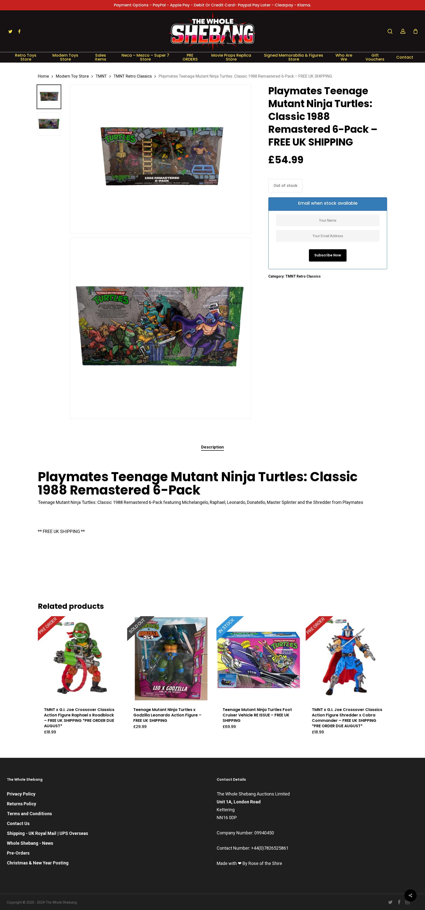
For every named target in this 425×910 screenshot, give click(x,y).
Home (43, 76)
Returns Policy (21, 803)
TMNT (101, 76)
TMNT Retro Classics (133, 76)
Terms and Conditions (29, 813)
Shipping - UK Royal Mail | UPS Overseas (47, 833)
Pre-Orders (18, 853)
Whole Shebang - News (30, 843)
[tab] (212, 447)
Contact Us (18, 823)
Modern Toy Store (72, 76)
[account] (403, 31)
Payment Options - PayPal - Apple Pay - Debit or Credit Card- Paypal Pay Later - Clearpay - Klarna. (212, 5)
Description (212, 447)
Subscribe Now (327, 255)
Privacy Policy (21, 793)
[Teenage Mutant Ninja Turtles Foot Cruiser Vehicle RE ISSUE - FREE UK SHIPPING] (258, 658)
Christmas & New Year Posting (38, 862)
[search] (390, 31)
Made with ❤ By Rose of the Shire (249, 863)
